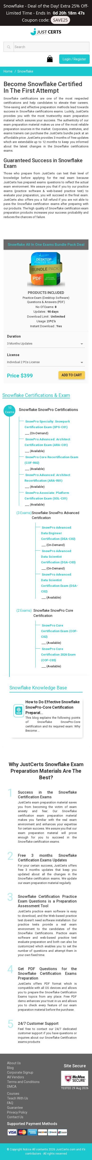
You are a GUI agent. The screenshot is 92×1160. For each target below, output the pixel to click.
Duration (14, 336)
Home (8, 71)
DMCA (12, 1086)
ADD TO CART (72, 375)
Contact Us (15, 1117)
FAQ (10, 1103)
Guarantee (15, 1108)
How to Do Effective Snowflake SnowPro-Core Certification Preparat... (52, 707)
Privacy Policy (17, 1112)
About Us (14, 1063)
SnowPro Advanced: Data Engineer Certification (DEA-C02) (58, 533)
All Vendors (15, 1077)
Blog (10, 1068)
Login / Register (74, 59)
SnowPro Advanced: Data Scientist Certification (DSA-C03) (58, 556)
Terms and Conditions (23, 1082)
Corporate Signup (20, 1072)
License (13, 355)
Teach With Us (17, 1098)
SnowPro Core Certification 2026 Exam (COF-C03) (58, 654)
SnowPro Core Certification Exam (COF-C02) (59, 631)
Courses (13, 1093)
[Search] (9, 47)
